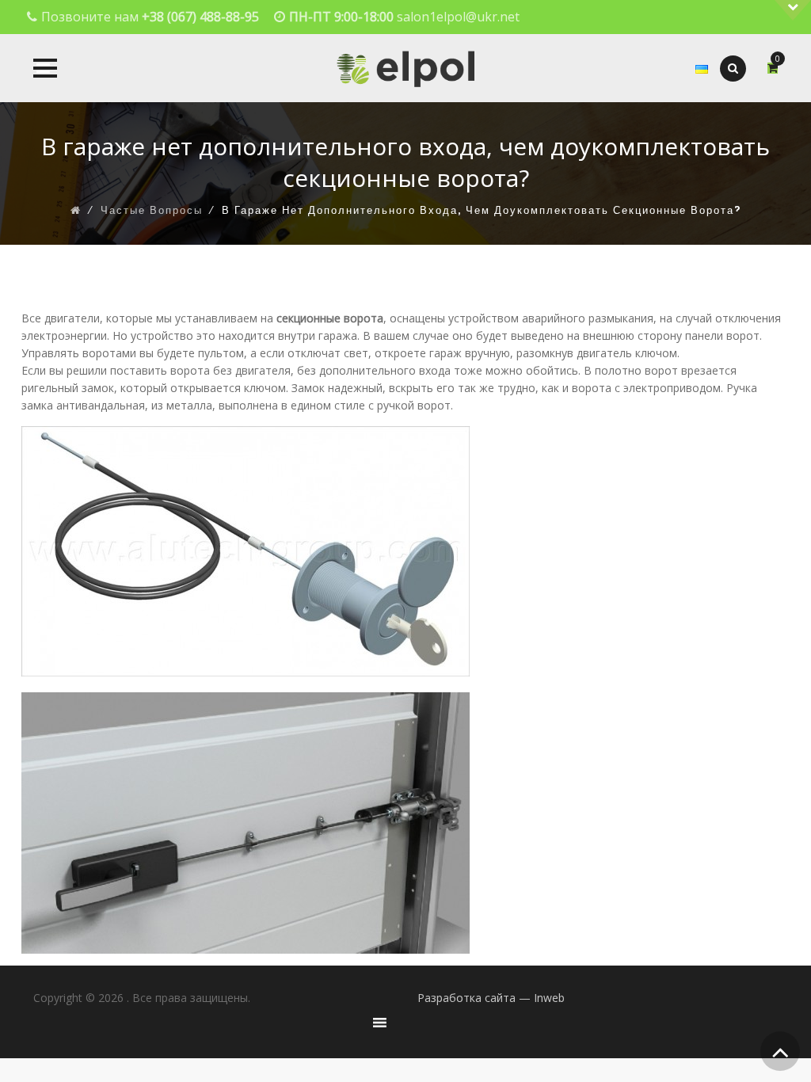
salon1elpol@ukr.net (458, 16)
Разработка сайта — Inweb (491, 997)
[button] (45, 68)
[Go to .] (76, 210)
